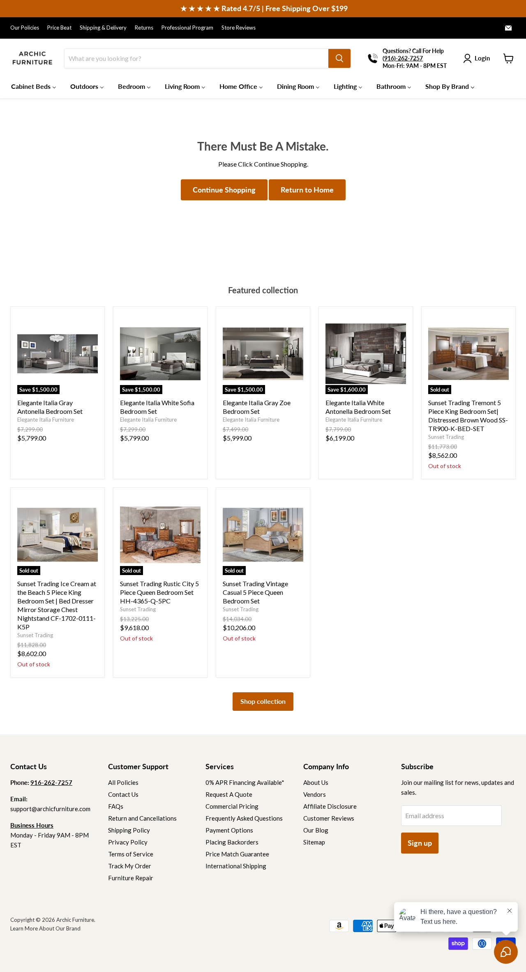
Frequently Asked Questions (244, 818)
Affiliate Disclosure (330, 806)
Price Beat (59, 28)
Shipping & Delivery (103, 28)
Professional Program (187, 28)
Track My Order (129, 866)
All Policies (123, 782)
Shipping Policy (129, 830)
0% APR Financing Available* (244, 782)
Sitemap (314, 842)
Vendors (314, 794)
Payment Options (229, 830)
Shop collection (263, 701)
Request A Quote (228, 794)
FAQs (115, 806)
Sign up (420, 842)
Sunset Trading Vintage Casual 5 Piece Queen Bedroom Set (255, 592)
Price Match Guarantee (237, 854)
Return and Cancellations (142, 818)
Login (482, 58)
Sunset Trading (446, 437)
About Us (315, 782)
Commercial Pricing (231, 806)
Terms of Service (130, 854)
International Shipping (235, 866)
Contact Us (123, 794)
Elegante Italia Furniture (45, 419)
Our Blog (315, 830)
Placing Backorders (231, 842)
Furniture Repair (130, 878)
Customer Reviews (328, 818)
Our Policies (24, 28)
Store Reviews (238, 28)
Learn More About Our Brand (45, 928)
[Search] (339, 58)
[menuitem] (33, 86)
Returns (144, 28)
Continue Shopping (224, 189)
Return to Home (307, 189)
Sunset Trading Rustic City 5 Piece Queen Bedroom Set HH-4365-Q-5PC (159, 592)
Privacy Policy (128, 842)
